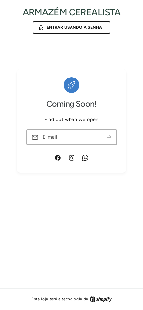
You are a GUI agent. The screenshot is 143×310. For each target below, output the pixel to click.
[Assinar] (109, 137)
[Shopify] (101, 298)
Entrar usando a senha (74, 27)
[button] (71, 27)
